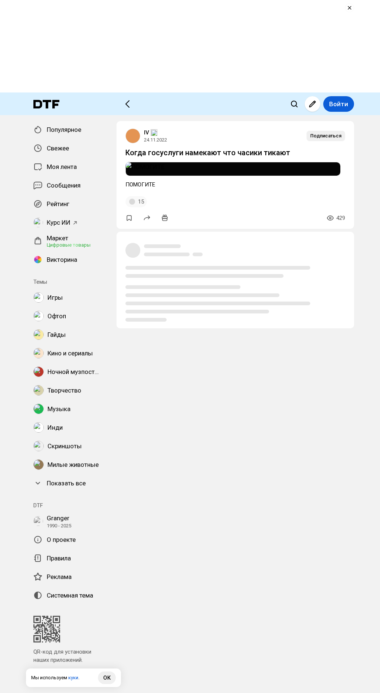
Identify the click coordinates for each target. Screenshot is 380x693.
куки (73, 677)
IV (146, 132)
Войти (338, 104)
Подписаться (325, 136)
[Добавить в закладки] (129, 218)
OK (107, 677)
